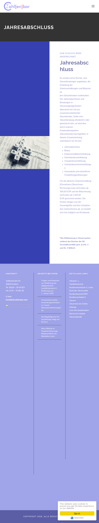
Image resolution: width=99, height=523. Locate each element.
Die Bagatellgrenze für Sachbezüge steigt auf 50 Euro (50, 319)
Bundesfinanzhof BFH (78, 294)
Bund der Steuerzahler (78, 291)
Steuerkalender (75, 317)
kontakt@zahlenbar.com (17, 300)
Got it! (77, 513)
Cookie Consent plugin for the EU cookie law (77, 517)
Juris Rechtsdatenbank (79, 310)
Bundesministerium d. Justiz (81, 287)
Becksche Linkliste (77, 314)
